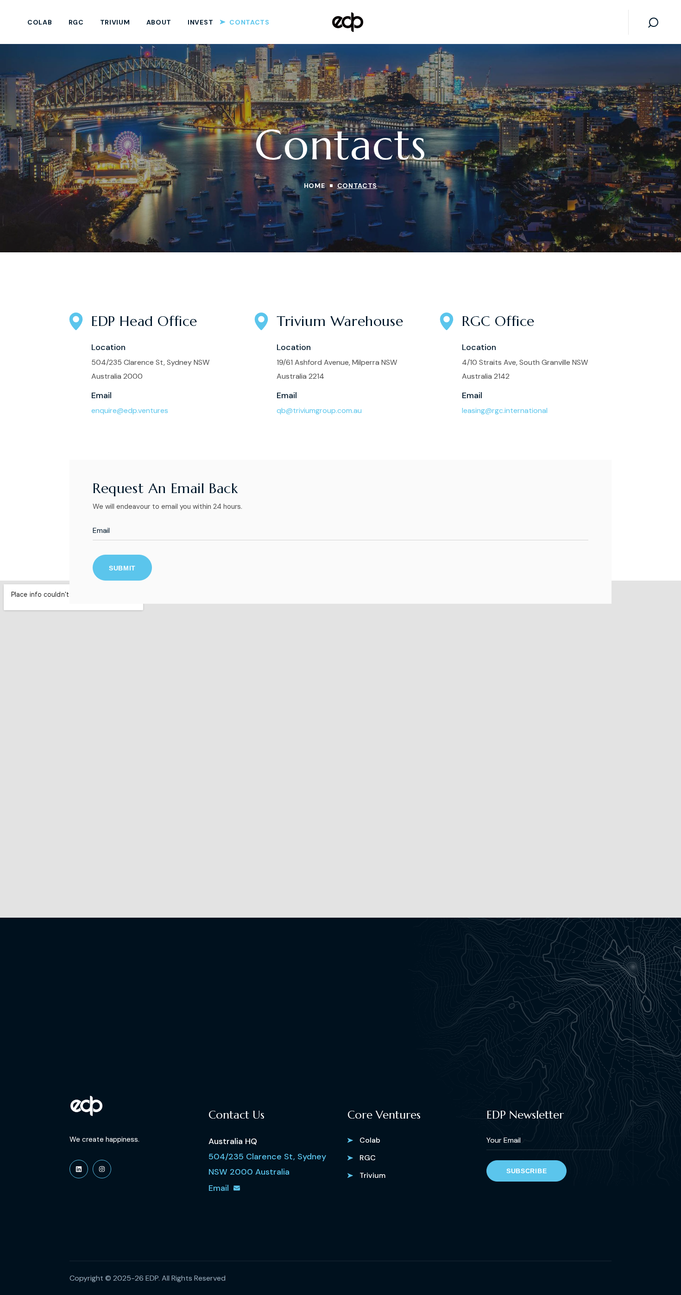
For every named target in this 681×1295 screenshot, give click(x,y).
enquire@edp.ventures (129, 410)
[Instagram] (102, 1169)
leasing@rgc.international (505, 410)
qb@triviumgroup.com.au (319, 410)
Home (314, 185)
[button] (653, 22)
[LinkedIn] (78, 1169)
